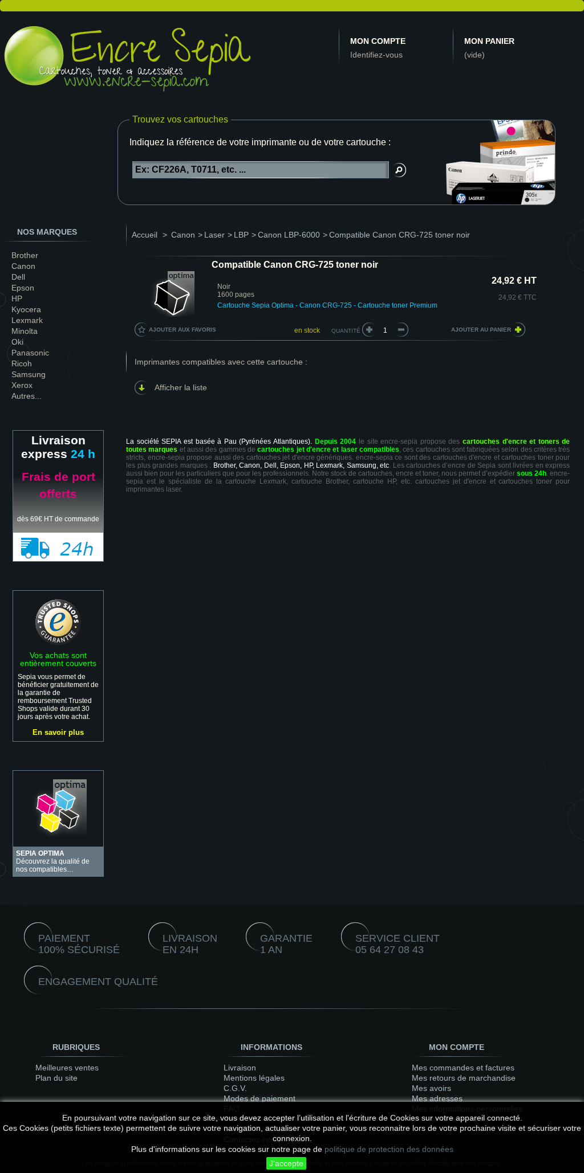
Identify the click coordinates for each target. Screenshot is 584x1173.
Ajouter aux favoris (182, 329)
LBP (241, 234)
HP (16, 298)
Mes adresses (437, 1098)
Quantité (345, 331)
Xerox (22, 385)
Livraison (240, 1067)
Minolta (24, 331)
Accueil (144, 234)
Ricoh (21, 363)
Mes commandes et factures (463, 1068)
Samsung (28, 374)
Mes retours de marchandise (464, 1078)
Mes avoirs (431, 1088)
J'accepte (286, 1163)
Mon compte (377, 41)
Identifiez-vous (376, 54)
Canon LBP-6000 (289, 234)
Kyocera (26, 309)
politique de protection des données (389, 1149)
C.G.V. (235, 1088)
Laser (214, 234)
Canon (23, 266)
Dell (18, 276)
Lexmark (27, 320)
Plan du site (56, 1077)
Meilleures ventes (67, 1067)
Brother (24, 255)
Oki (17, 341)
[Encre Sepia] (128, 61)
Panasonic (30, 352)
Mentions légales (254, 1077)
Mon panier (489, 41)
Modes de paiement (259, 1098)
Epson (22, 287)
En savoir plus (58, 732)
